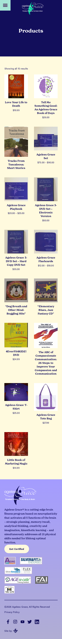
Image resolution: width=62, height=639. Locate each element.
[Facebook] (8, 621)
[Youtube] (22, 621)
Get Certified (16, 549)
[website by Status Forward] (16, 631)
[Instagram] (15, 621)
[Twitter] (29, 621)
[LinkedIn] (36, 621)
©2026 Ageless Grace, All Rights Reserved (27, 606)
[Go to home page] (33, 9)
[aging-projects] (12, 562)
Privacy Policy (12, 612)
